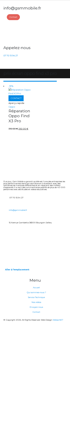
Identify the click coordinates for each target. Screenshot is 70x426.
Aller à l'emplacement (17, 269)
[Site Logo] (16, 32)
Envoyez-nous (36, 307)
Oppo (11, 106)
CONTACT (16, 98)
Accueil (36, 287)
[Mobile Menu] (5, 64)
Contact (36, 312)
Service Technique (36, 297)
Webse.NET (58, 320)
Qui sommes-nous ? (36, 292)
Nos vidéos (36, 302)
